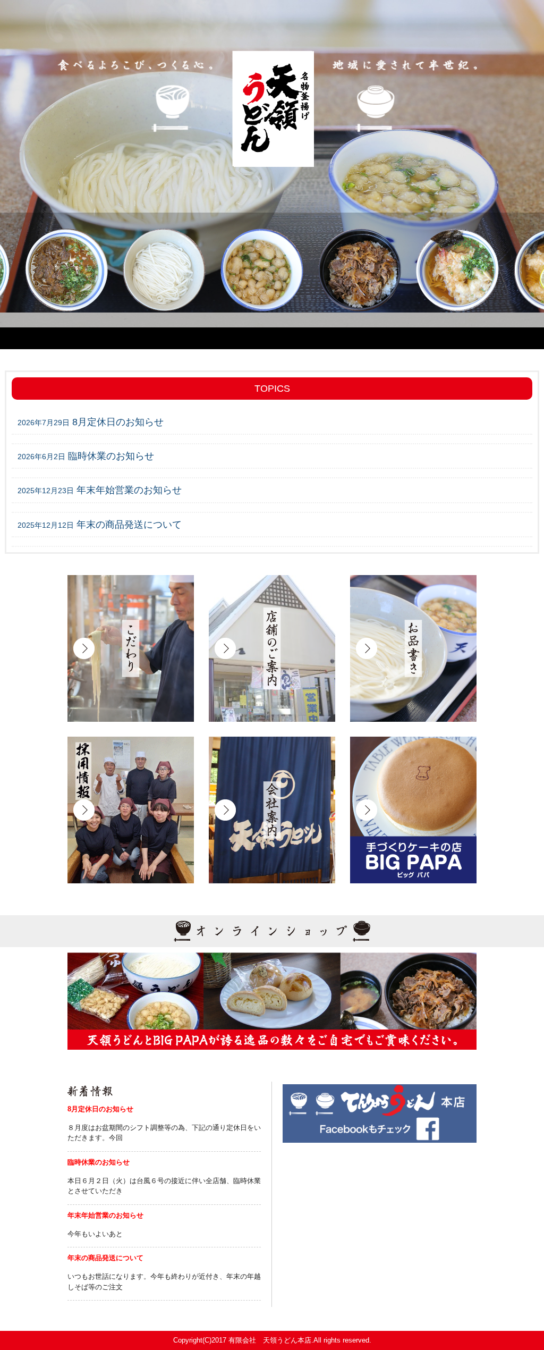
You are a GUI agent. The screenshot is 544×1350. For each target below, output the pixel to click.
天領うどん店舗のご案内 (272, 648)
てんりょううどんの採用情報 (130, 810)
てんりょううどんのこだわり (130, 648)
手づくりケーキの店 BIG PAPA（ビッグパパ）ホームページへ (413, 810)
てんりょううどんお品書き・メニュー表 (413, 648)
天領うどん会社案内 (272, 810)
